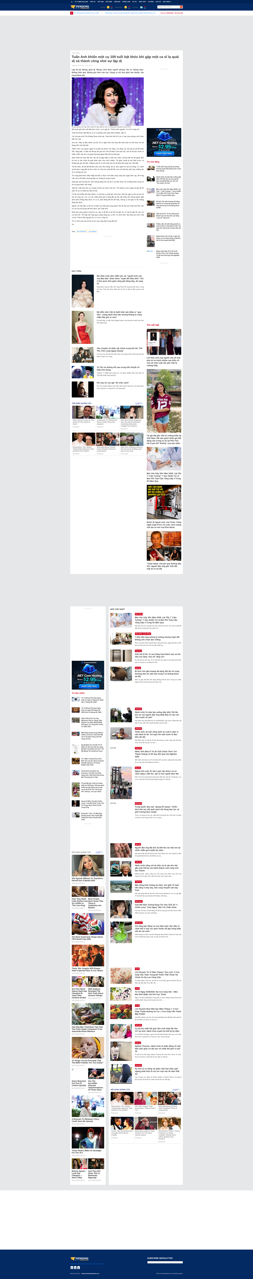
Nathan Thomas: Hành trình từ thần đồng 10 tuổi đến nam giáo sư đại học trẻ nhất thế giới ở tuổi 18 (158, 1048)
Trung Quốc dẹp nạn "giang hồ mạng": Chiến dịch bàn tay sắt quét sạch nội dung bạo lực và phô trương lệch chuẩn (157, 809)
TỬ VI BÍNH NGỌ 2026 (81, 1)
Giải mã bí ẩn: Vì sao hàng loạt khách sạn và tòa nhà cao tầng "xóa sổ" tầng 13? (167, 216)
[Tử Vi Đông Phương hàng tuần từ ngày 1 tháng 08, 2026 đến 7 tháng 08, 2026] (76, 699)
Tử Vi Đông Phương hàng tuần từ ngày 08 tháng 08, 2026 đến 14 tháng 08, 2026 (91, 710)
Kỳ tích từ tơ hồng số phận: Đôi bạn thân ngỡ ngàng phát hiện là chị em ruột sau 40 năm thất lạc (157, 1071)
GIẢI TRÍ (158, 1)
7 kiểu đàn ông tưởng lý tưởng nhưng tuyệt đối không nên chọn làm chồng (168, 169)
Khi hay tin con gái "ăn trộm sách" (113, 383)
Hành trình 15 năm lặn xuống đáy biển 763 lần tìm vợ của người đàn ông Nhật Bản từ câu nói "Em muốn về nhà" (157, 714)
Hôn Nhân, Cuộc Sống (143, 634)
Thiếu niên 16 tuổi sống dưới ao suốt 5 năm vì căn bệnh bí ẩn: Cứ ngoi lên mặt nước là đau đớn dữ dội (156, 734)
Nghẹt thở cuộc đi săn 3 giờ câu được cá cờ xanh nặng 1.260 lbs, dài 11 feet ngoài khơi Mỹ (168, 238)
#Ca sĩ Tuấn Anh (81, 231)
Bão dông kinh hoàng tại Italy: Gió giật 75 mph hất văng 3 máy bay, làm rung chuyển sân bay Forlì (157, 887)
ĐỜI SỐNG (109, 1)
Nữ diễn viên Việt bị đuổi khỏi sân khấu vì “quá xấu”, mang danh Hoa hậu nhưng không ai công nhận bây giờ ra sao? (119, 314)
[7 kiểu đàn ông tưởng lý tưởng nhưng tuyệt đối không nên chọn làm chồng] (151, 168)
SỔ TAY (134, 1)
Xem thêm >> (167, 1)
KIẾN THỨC (142, 1)
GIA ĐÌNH (151, 1)
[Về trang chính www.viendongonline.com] (72, 2)
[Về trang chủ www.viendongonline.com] (79, 7)
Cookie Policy (74, 1264)
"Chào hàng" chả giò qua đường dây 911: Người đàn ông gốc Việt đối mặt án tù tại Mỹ (164, 566)
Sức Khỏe (138, 614)
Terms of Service (92, 1264)
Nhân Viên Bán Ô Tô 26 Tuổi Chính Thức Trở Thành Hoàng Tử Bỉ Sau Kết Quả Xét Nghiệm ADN (156, 754)
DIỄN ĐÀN (117, 1)
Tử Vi (137, 969)
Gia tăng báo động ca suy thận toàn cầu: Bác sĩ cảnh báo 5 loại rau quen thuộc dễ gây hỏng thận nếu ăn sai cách (158, 928)
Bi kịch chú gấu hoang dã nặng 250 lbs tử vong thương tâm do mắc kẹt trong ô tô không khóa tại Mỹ (157, 673)
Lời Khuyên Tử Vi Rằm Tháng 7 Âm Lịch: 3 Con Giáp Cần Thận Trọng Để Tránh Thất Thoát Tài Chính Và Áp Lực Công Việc (157, 974)
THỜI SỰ (92, 1)
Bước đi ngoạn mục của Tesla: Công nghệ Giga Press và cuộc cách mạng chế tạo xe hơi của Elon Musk (164, 524)
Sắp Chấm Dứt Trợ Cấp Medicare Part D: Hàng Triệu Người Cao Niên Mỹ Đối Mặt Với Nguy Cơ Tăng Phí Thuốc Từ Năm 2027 (92, 722)
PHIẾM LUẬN (126, 1)
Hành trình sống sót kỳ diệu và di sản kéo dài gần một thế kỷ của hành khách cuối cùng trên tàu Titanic (157, 868)
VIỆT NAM (100, 1)
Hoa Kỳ (137, 668)
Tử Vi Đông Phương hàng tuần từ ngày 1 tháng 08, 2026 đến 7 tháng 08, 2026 (92, 700)
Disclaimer (101, 1264)
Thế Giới (138, 651)
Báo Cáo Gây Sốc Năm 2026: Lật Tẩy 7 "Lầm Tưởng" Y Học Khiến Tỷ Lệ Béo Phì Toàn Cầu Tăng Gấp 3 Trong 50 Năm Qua (156, 620)
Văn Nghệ (76, 53)
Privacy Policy (83, 1264)
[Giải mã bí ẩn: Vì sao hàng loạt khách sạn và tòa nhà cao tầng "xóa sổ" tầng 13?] (151, 215)
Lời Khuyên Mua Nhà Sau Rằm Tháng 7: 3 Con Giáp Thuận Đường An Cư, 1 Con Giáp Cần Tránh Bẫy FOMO (158, 1011)
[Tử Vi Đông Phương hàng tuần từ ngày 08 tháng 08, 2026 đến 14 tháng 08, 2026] (76, 710)
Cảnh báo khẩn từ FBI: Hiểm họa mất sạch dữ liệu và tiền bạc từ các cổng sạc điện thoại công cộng (127, 13)
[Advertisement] (126, 33)
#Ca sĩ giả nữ (92, 231)
